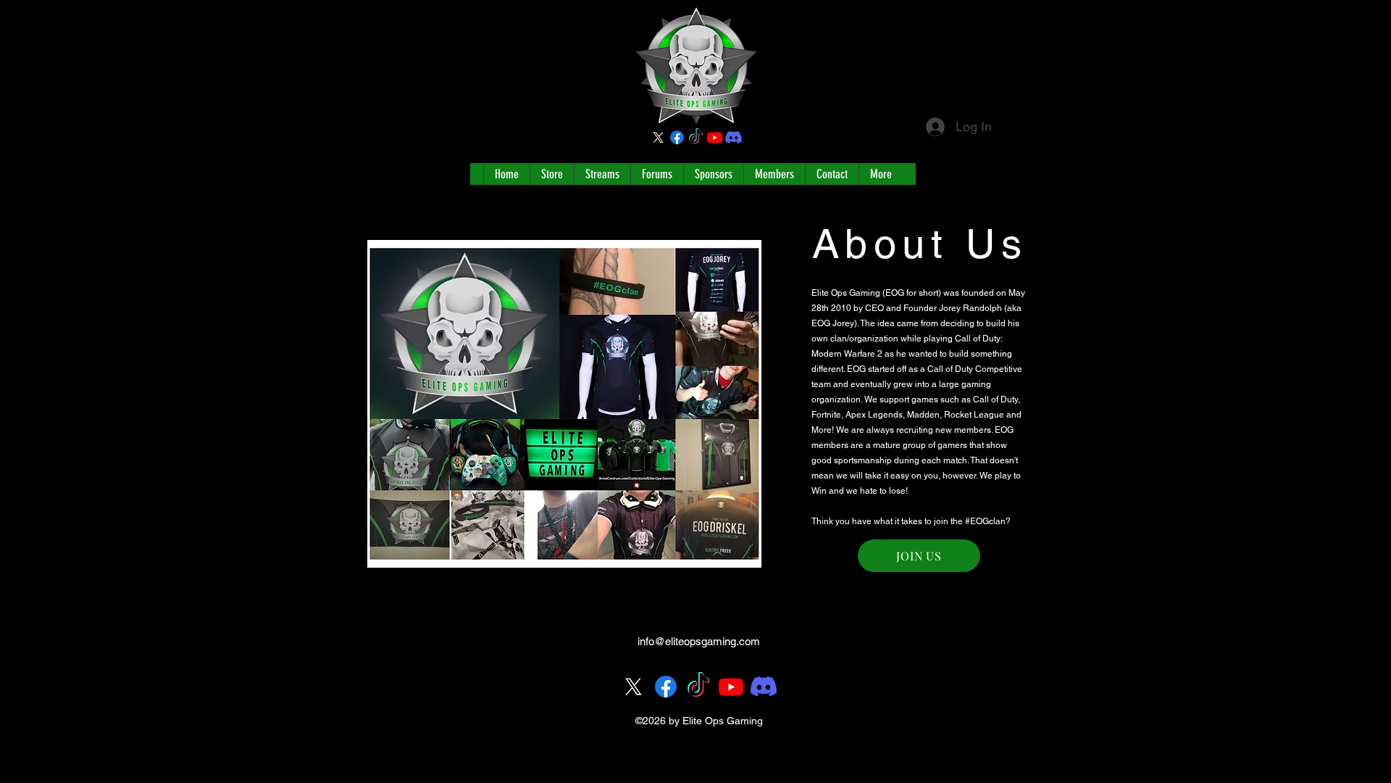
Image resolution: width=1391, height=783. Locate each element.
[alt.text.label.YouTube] (715, 137)
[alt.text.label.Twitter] (658, 137)
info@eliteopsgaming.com (699, 641)
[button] (919, 555)
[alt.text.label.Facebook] (677, 137)
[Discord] (733, 137)
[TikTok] (696, 137)
